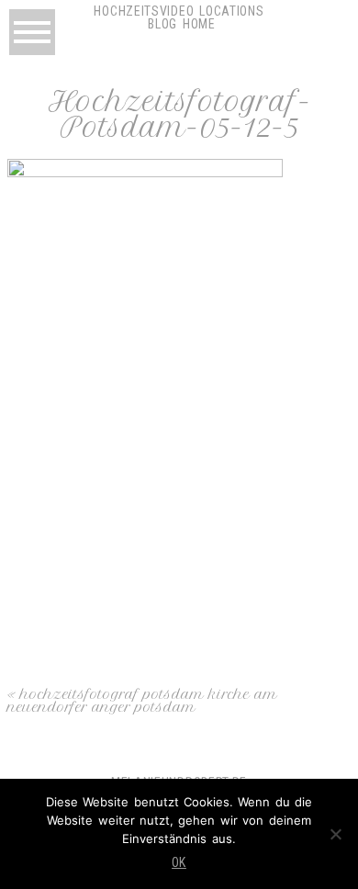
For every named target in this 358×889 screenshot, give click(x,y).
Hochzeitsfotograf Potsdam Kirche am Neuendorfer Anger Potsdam (142, 700)
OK (179, 862)
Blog (162, 24)
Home (199, 24)
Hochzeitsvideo (144, 11)
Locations (231, 11)
